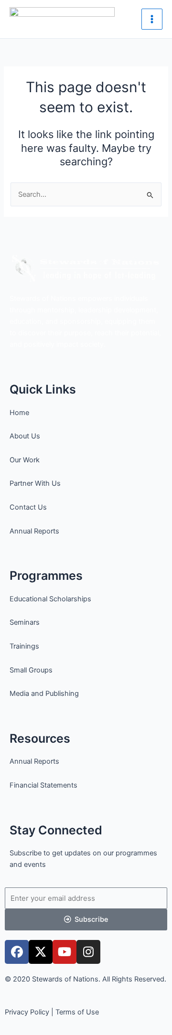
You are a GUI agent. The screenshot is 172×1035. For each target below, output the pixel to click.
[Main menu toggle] (151, 19)
